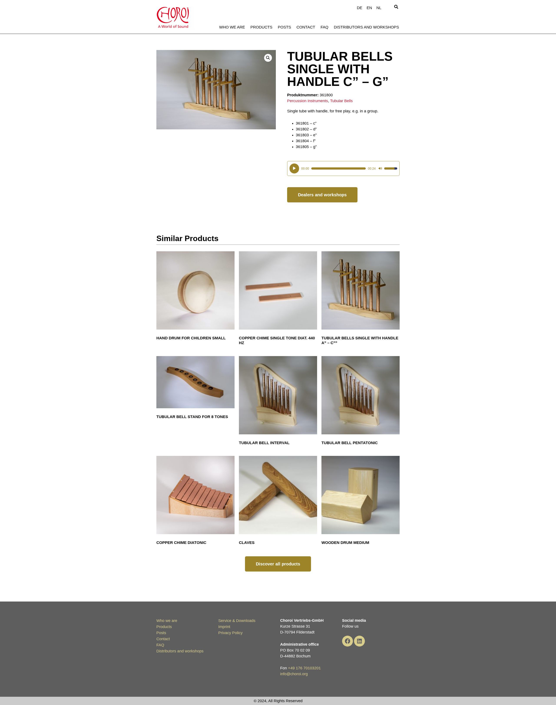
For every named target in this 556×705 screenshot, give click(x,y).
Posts (284, 27)
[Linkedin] (359, 641)
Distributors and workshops (366, 27)
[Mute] (380, 168)
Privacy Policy (230, 633)
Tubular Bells (341, 101)
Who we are (232, 27)
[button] (396, 6)
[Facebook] (347, 641)
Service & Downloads (236, 620)
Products (261, 27)
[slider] (338, 168)
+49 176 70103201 (304, 668)
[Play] (294, 168)
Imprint (224, 627)
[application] (343, 168)
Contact (305, 27)
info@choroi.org (294, 674)
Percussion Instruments (307, 101)
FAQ (324, 27)
